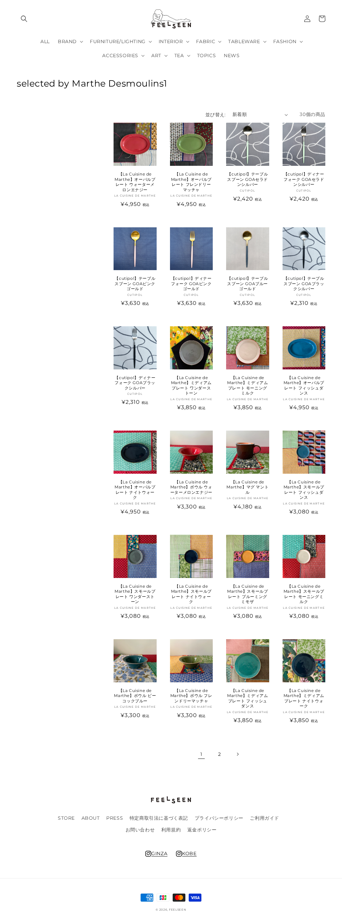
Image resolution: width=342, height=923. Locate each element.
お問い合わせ (140, 830)
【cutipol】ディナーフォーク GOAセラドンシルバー (304, 179)
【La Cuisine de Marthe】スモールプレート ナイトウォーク (191, 594)
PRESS (114, 818)
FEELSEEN (177, 909)
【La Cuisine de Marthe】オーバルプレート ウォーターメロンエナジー (135, 181)
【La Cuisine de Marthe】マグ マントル (247, 487)
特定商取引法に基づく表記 (159, 818)
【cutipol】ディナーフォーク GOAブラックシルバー (135, 382)
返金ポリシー (202, 830)
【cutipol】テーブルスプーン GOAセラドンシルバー (247, 179)
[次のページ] (237, 754)
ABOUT (90, 818)
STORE (66, 818)
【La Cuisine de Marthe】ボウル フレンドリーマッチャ (191, 695)
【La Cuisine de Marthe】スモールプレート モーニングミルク (304, 594)
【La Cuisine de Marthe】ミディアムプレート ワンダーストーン (191, 385)
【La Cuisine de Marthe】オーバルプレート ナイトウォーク (135, 489)
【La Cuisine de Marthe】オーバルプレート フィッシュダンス (304, 385)
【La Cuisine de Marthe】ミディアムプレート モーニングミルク (247, 385)
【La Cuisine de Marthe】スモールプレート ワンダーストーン (135, 594)
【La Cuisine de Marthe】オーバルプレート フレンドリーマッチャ (191, 181)
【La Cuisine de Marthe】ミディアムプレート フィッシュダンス (247, 698)
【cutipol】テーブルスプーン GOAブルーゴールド (247, 283)
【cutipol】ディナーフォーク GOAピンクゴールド (191, 283)
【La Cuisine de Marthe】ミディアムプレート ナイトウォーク (304, 698)
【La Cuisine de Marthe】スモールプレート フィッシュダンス (304, 489)
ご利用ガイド (264, 818)
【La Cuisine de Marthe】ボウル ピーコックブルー (135, 695)
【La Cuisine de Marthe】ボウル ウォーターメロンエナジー (191, 487)
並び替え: (215, 115)
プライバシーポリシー (219, 818)
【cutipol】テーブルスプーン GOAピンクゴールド (135, 283)
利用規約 (171, 830)
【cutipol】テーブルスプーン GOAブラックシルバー (304, 283)
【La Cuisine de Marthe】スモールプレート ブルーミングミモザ (247, 594)
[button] (24, 18)
